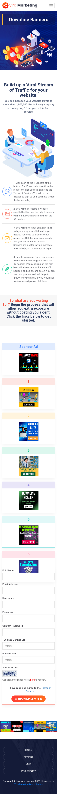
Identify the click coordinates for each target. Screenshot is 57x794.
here (32, 680)
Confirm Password (12, 625)
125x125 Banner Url (13, 639)
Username (8, 598)
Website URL (9, 653)
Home (28, 750)
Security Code (10, 667)
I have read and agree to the (30, 690)
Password (7, 612)
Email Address (10, 584)
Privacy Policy (28, 770)
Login (28, 763)
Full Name (8, 570)
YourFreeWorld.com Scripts (28, 784)
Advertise (28, 756)
